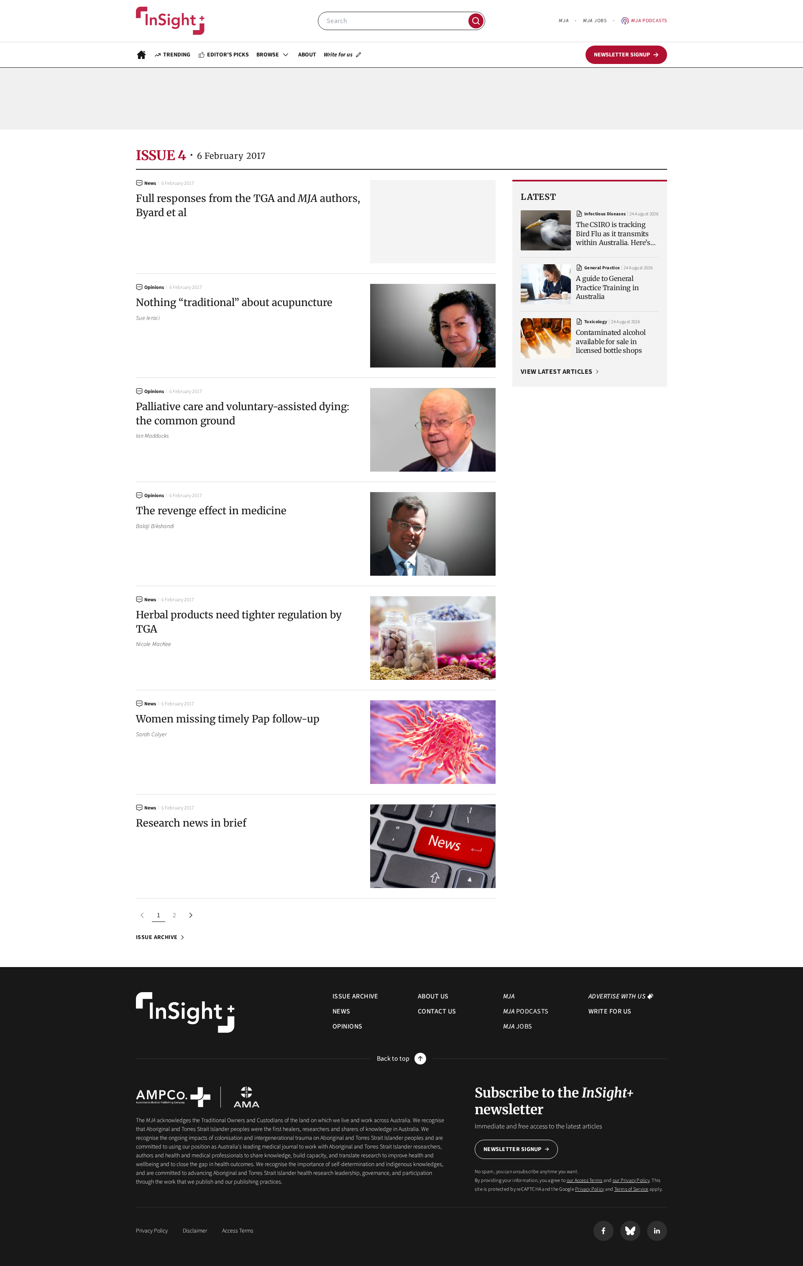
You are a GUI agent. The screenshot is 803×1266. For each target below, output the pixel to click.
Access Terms (237, 1231)
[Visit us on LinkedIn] (657, 1231)
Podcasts (649, 20)
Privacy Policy (589, 1189)
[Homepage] (141, 54)
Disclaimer (195, 1231)
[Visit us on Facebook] (603, 1231)
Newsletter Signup (512, 1149)
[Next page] (190, 915)
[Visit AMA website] (246, 1097)
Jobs (594, 20)
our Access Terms (585, 1180)
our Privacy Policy (631, 1180)
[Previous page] (142, 915)
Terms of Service (631, 1189)
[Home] (170, 21)
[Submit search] (475, 20)
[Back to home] (185, 1012)
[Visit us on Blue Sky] (630, 1231)
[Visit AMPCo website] (173, 1097)
